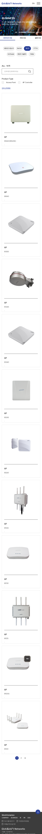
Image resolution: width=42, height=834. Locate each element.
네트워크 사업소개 (9, 48)
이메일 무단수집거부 (10, 824)
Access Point (11, 82)
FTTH (36, 48)
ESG (29, 818)
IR (20, 818)
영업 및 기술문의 (22, 54)
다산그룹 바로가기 (9, 821)
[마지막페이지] (25, 758)
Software (11, 54)
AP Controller (27, 82)
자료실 (32, 54)
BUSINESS (14, 818)
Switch (19, 48)
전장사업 (23, 38)
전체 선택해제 (6, 88)
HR (24, 818)
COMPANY (5, 818)
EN (33, 3)
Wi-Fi (27, 48)
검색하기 (29, 71)
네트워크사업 (7, 38)
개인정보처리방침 (24, 821)
